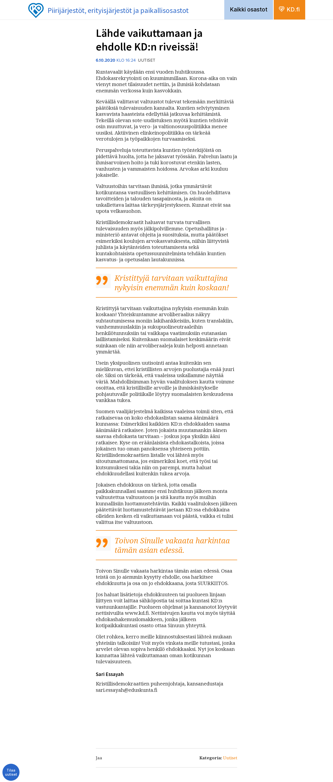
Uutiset (230, 758)
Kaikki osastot (248, 9)
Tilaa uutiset (11, 772)
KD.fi (293, 9)
